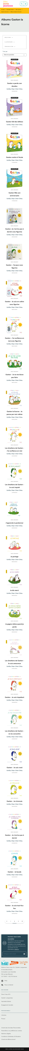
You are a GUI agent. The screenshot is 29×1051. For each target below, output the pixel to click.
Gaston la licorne (5, 11)
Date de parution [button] (9, 54)
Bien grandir (18, 9)
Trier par (5, 51)
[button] (9, 37)
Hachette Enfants (10, 9)
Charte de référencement (8, 1039)
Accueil (3, 9)
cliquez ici (17, 949)
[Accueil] (8, 4)
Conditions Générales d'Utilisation (11, 1036)
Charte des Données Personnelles (11, 1027)
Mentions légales (6, 1033)
